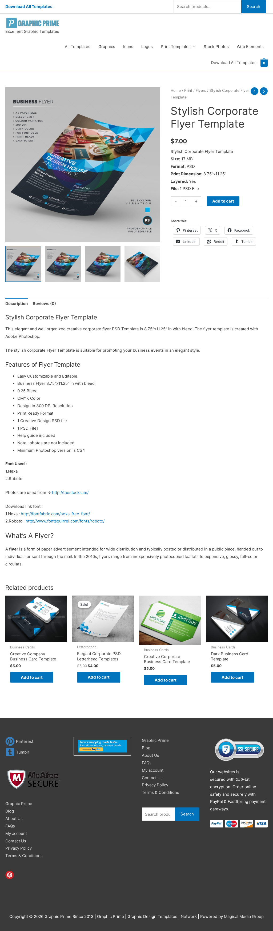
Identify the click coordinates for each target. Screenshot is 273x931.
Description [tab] (16, 303)
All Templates (77, 46)
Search (253, 6)
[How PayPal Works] (102, 745)
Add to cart (223, 201)
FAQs (10, 826)
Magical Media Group (244, 916)
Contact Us (15, 840)
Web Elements (250, 46)
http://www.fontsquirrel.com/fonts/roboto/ (65, 521)
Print (188, 90)
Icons (128, 46)
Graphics (106, 46)
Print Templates (176, 46)
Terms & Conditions (24, 855)
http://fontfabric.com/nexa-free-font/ (55, 513)
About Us (14, 818)
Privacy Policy (18, 848)
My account (16, 833)
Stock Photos (216, 46)
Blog (9, 811)
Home (176, 90)
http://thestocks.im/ (70, 492)
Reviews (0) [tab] (44, 303)
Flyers (201, 90)
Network (189, 916)
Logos (147, 46)
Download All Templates (28, 6)
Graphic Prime (18, 803)
